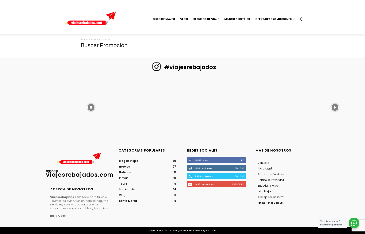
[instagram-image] (30, 107)
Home (84, 39)
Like (242, 160)
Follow (239, 168)
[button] (301, 19)
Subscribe (238, 184)
